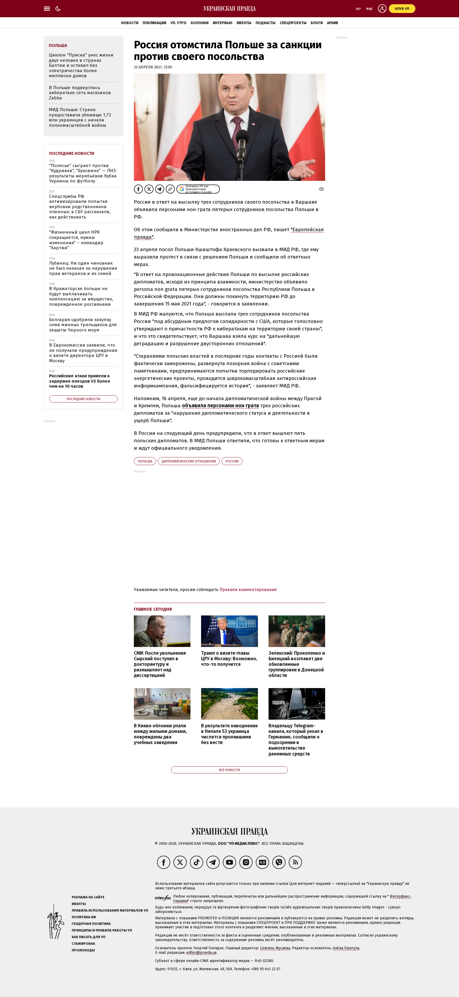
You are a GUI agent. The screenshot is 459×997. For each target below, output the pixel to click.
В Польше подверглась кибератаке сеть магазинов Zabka (80, 93)
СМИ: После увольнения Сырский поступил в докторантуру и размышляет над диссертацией (160, 664)
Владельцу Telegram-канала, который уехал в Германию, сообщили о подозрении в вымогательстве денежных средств (296, 740)
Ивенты (244, 23)
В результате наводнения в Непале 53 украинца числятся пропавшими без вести (229, 734)
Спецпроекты (293, 23)
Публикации (154, 23)
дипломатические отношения (189, 461)
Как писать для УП (88, 937)
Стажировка (83, 944)
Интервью (222, 23)
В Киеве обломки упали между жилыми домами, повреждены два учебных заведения (160, 734)
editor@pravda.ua (201, 952)
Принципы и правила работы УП (102, 930)
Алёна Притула (346, 948)
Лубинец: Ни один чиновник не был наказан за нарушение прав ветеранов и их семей (83, 268)
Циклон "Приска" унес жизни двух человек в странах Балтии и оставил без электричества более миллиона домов (81, 65)
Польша (145, 461)
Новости (129, 23)
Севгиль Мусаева (275, 948)
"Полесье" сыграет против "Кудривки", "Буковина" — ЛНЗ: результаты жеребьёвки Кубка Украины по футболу (83, 173)
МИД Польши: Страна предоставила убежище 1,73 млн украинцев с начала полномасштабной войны (80, 117)
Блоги (317, 23)
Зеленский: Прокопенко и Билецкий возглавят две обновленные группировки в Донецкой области (297, 664)
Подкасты (265, 23)
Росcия (232, 461)
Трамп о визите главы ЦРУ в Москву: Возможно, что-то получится (229, 658)
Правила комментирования (248, 589)
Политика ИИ (84, 917)
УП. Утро (178, 23)
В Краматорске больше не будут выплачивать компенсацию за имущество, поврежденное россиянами (81, 296)
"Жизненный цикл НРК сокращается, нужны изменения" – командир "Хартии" (76, 240)
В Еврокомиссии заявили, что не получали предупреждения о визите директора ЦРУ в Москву (83, 353)
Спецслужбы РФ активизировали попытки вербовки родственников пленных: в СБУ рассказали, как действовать (79, 207)
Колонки (200, 23)
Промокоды (83, 950)
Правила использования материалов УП (110, 910)
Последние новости (71, 153)
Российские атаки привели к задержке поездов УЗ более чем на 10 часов (79, 381)
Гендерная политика (91, 924)
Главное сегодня (153, 609)
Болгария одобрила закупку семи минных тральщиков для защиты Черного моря (83, 325)
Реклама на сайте (88, 897)
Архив (332, 23)
